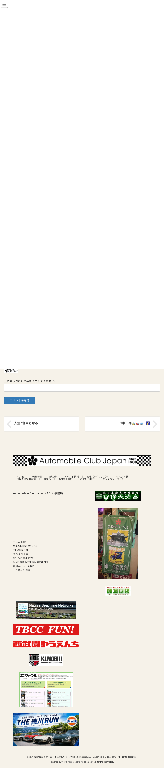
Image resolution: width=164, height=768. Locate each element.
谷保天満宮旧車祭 (26, 479)
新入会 (53, 476)
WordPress (66, 762)
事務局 (47, 479)
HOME (20, 476)
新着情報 (37, 476)
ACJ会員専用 (65, 479)
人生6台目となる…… (28, 423)
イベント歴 (122, 476)
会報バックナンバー (97, 476)
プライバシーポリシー (114, 479)
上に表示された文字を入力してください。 (30, 381)
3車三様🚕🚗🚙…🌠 (135, 423)
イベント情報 (71, 476)
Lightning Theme (82, 762)
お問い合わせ (87, 479)
